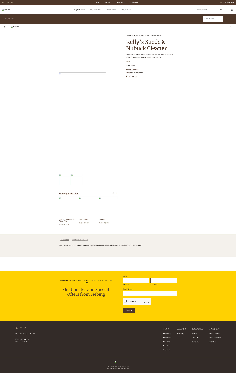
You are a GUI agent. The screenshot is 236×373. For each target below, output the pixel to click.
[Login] (228, 10)
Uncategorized (135, 36)
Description (64, 240)
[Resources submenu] (124, 2)
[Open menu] (5, 27)
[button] (116, 193)
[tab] (64, 240)
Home (128, 36)
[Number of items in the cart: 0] (232, 10)
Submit (129, 310)
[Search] (220, 10)
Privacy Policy (125, 368)
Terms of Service (112, 368)
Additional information (80, 240)
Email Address (128, 289)
